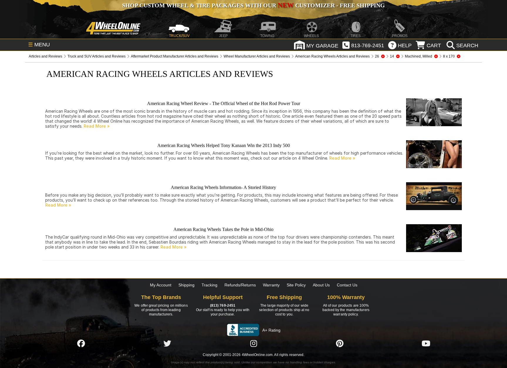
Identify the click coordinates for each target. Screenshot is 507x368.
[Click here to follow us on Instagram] (253, 343)
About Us (321, 285)
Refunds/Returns (240, 285)
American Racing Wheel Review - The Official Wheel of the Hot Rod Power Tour (223, 103)
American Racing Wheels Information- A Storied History (223, 187)
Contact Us (347, 285)
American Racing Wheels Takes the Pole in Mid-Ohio (223, 229)
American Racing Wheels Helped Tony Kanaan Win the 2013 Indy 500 (223, 145)
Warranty (271, 285)
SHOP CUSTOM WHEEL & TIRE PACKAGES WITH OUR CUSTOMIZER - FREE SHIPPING (253, 5)
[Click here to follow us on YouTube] (426, 343)
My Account (160, 285)
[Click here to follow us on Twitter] (167, 343)
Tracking (209, 285)
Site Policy (296, 285)
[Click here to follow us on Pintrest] (340, 343)
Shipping (186, 285)
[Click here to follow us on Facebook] (81, 343)
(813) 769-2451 (222, 305)
